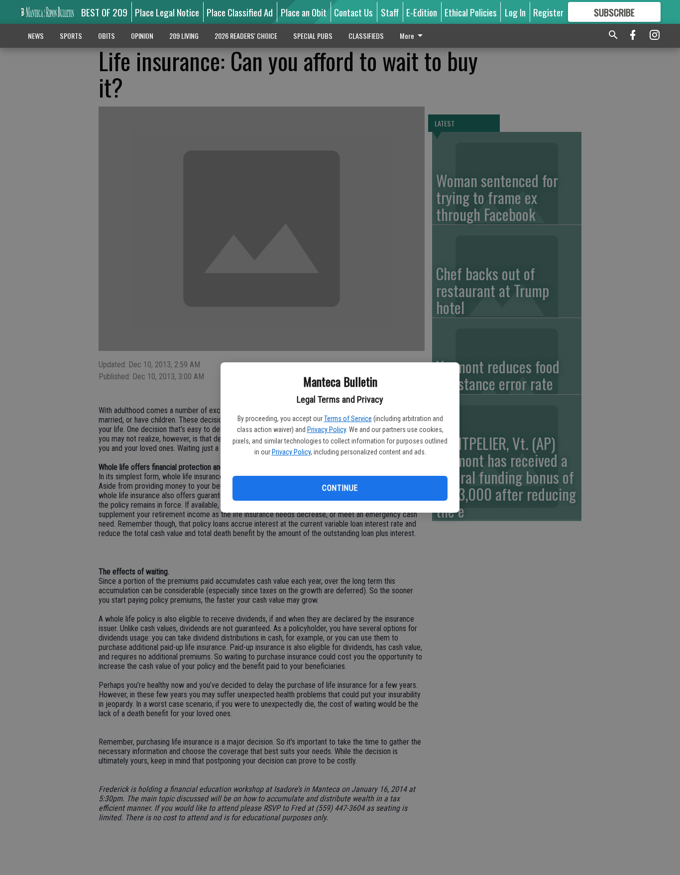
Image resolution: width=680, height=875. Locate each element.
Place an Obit (304, 11)
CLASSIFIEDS (366, 35)
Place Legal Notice (167, 11)
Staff (390, 11)
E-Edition (421, 11)
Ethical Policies (471, 11)
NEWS (36, 35)
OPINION (142, 35)
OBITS (106, 35)
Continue (339, 488)
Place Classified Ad (240, 11)
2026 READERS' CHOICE (246, 35)
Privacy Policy (326, 430)
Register (548, 11)
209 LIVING (184, 35)
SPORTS (71, 35)
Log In (515, 11)
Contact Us (353, 11)
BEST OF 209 (104, 11)
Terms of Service (348, 419)
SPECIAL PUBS (313, 35)
